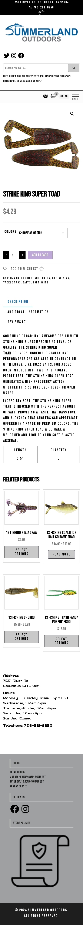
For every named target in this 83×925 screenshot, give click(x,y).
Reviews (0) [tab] (17, 322)
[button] (72, 114)
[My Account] (45, 96)
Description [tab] (17, 301)
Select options (21, 552)
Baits (27, 282)
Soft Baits (42, 278)
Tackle (8, 282)
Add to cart (40, 255)
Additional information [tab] (28, 312)
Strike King (60, 278)
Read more (61, 554)
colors (10, 231)
